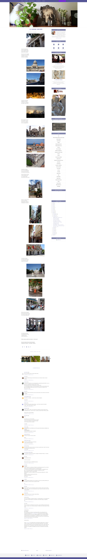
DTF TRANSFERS (34, 513)
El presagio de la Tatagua (57, 221)
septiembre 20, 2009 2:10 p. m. (28, 495)
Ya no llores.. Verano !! (56, 220)
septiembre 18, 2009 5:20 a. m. (28, 389)
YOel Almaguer (58, 186)
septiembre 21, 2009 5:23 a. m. (28, 508)
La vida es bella (58, 168)
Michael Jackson (58, 178)
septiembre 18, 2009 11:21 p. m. (29, 450)
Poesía (37, 351)
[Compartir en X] (22, 347)
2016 (53, 206)
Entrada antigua (48, 550)
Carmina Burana (58, 163)
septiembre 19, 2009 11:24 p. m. (29, 484)
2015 (53, 207)
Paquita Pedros (26, 440)
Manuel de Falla (58, 173)
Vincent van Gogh (59, 183)
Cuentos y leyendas (56, 219)
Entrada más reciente (25, 550)
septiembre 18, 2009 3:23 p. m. (28, 432)
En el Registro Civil (56, 223)
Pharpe (25, 492)
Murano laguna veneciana (58, 179)
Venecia (58, 181)
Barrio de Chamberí (58, 148)
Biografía (59, 153)
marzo (54, 232)
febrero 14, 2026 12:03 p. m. (28, 518)
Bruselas (59, 155)
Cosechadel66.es (26, 396)
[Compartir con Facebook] (30, 347)
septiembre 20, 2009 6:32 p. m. (28, 501)
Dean (25, 391)
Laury (25, 376)
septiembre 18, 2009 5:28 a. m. (28, 394)
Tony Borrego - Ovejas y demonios (58, 224)
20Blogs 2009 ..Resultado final (57, 217)
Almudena (25, 408)
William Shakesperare (58, 184)
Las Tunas (58, 170)
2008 (53, 234)
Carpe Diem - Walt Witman (59, 165)
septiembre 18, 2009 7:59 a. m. (28, 401)
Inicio (37, 550)
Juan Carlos (26, 372)
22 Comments (40, 32)
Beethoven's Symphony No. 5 (58, 150)
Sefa (25, 486)
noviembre (55, 214)
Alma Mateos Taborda (27, 452)
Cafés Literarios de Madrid (59, 157)
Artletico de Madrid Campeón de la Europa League (58, 137)
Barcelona (58, 147)
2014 (53, 208)
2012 (53, 210)
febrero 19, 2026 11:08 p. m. (28, 528)
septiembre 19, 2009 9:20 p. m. (28, 477)
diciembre (55, 213)
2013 (53, 209)
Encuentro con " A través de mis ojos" (58, 225)
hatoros (25, 426)
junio (54, 229)
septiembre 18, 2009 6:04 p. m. (28, 444)
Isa (24, 479)
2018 (53, 204)
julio (54, 228)
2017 (53, 205)
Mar (24, 456)
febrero (54, 233)
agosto (54, 227)
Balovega (59, 142)
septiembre (55, 216)
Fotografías (31, 351)
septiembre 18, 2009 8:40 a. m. (28, 406)
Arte (58, 135)
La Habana (34, 351)
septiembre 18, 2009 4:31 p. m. (28, 438)
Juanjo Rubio (26, 434)
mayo (54, 230)
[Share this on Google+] (24, 347)
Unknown (25, 445)
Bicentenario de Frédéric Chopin (58, 152)
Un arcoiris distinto (56, 218)
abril (54, 231)
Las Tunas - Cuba (55, 226)
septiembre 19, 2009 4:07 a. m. (28, 454)
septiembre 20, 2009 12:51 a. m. (29, 491)
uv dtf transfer (28, 522)
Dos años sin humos (58, 166)
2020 (53, 202)
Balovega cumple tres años (59, 145)
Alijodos (25, 402)
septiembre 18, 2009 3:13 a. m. (28, 374)
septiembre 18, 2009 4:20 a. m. (28, 380)
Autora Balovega (58, 140)
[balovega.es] (58, 92)
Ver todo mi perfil (58, 38)
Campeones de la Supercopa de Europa (58, 160)
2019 (53, 203)
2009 (53, 212)
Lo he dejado (58, 171)
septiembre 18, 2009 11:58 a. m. (29, 425)
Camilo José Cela (58, 158)
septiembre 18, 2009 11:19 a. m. (29, 413)
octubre (54, 215)
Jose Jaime (26, 415)
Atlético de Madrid (59, 139)
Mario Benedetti (58, 176)
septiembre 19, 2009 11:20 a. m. (29, 463)
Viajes (39, 351)
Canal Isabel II (58, 161)
